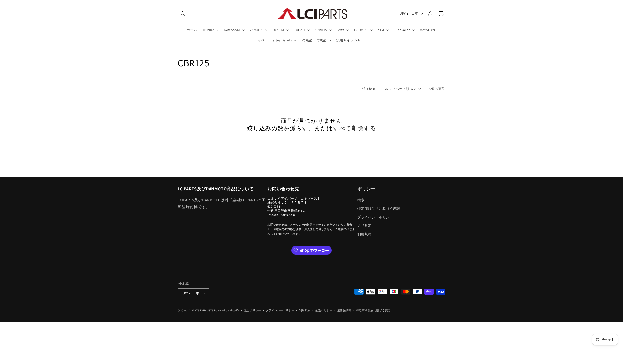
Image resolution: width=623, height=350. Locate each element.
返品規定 (364, 225)
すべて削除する (354, 128)
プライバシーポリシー (375, 217)
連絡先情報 (344, 310)
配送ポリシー (323, 310)
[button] (183, 13)
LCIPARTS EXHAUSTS (201, 310)
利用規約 (364, 234)
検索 (361, 200)
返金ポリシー (252, 310)
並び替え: (369, 89)
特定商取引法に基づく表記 (378, 208)
